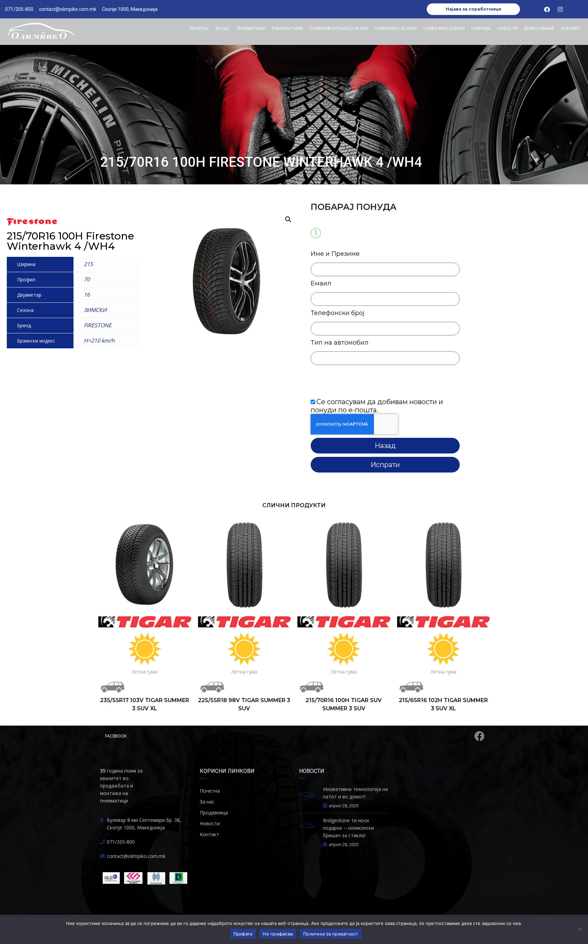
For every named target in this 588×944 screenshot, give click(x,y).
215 (88, 264)
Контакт (570, 28)
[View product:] (144, 564)
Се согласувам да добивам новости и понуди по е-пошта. (377, 406)
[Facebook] (547, 9)
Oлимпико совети (444, 28)
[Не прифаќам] (579, 929)
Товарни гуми (287, 28)
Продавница (214, 812)
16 (87, 294)
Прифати (243, 934)
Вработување (539, 28)
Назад (385, 446)
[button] (288, 219)
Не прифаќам (278, 934)
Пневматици (250, 28)
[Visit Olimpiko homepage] (41, 32)
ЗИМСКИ (95, 310)
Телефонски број (337, 313)
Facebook (116, 736)
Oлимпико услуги (395, 28)
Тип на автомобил (340, 342)
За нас (222, 28)
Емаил (321, 283)
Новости (507, 28)
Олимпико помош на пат (339, 28)
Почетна (199, 28)
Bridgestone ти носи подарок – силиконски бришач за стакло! (348, 828)
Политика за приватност (330, 934)
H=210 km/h (99, 340)
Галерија (481, 28)
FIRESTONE (98, 325)
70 (87, 279)
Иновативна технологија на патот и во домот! (355, 793)
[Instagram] (560, 9)
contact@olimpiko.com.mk (136, 856)
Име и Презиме (335, 254)
